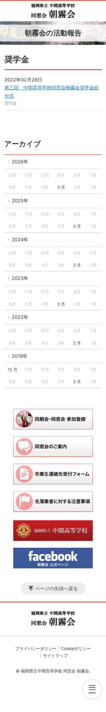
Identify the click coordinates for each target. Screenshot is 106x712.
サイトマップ (55, 655)
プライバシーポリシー (36, 648)
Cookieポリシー (76, 648)
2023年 (20, 278)
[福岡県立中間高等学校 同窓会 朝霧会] (53, 11)
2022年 (20, 317)
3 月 (61, 187)
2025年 (20, 201)
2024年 (20, 239)
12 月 (12, 369)
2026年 (20, 162)
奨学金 (10, 103)
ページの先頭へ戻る (56, 588)
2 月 (77, 226)
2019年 (19, 356)
